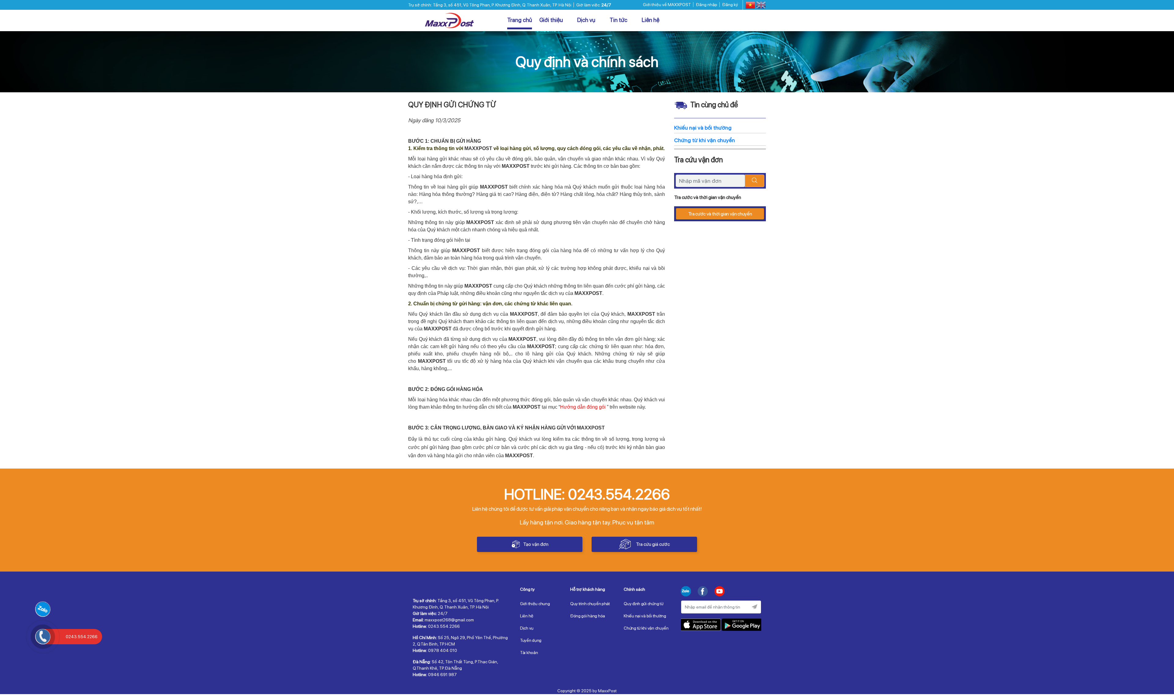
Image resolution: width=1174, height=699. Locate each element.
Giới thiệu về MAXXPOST (667, 4)
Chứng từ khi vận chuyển (646, 628)
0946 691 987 (442, 674)
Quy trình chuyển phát (590, 603)
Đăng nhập (706, 4)
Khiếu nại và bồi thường (645, 615)
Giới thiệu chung (535, 603)
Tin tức (619, 20)
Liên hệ (650, 20)
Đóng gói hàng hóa (587, 615)
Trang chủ (519, 20)
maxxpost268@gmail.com (449, 619)
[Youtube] (719, 592)
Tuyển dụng (530, 640)
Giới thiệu (551, 20)
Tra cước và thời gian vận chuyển (720, 214)
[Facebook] (703, 592)
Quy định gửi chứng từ (643, 603)
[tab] (540, 590)
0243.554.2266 (728, 20)
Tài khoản (529, 652)
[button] (540, 590)
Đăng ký (730, 4)
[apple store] (701, 625)
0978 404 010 (442, 650)
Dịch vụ (586, 20)
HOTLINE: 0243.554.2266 (587, 494)
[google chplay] (741, 625)
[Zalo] (686, 592)
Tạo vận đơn (535, 544)
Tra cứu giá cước (653, 544)
